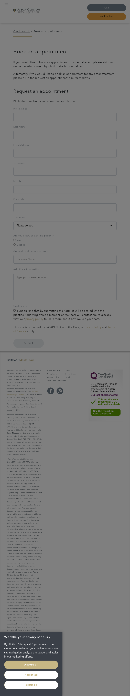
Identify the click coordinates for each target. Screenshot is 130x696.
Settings (31, 685)
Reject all (31, 675)
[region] (31, 664)
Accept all (31, 664)
